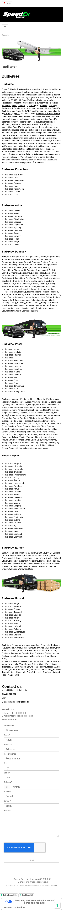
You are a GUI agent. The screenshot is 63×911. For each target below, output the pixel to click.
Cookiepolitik (27, 895)
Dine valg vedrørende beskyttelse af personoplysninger (34, 901)
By (5, 763)
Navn (7, 735)
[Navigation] (5, 27)
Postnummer (10, 754)
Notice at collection (14, 907)
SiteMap (54, 885)
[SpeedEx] (31, 14)
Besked (8, 810)
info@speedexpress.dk (21, 715)
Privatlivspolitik (9, 895)
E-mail (7, 792)
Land (7, 773)
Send (32, 860)
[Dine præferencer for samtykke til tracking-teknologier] (57, 905)
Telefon (8, 782)
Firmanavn (9, 726)
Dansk (8, 3)
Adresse (8, 744)
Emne (7, 801)
